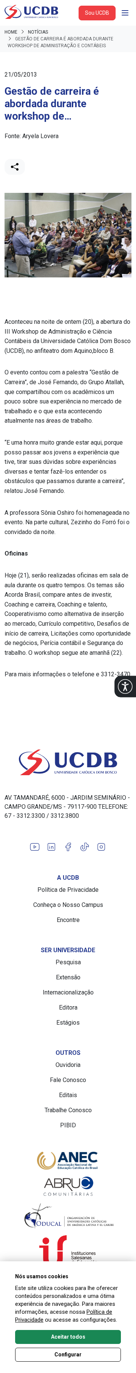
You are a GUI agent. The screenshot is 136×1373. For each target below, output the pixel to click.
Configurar (68, 1354)
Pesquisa (68, 962)
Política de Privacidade (68, 889)
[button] (125, 686)
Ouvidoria (68, 1064)
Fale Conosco (68, 1080)
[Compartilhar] (15, 167)
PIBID (68, 1125)
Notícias (38, 32)
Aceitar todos (68, 1337)
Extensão (68, 977)
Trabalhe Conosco (68, 1110)
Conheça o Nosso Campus (68, 904)
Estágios (68, 1022)
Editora (68, 1007)
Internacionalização (68, 992)
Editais (68, 1095)
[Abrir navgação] (125, 12)
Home (11, 32)
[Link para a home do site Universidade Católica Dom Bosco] (68, 762)
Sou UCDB (97, 13)
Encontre (68, 920)
